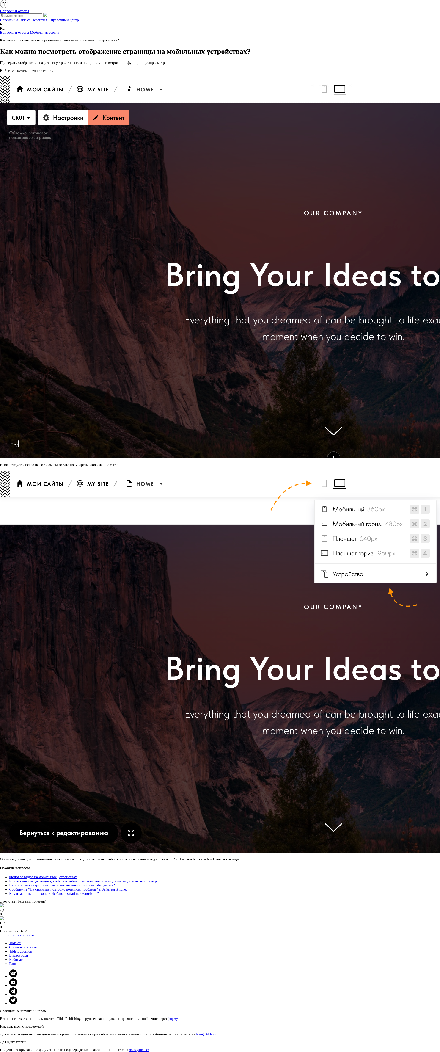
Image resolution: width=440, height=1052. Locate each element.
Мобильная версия (44, 32)
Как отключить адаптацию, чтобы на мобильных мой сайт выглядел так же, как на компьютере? (84, 881)
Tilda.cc (15, 943)
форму (173, 1019)
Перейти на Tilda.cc (15, 20)
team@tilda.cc (206, 1034)
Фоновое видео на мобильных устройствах (43, 877)
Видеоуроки (18, 955)
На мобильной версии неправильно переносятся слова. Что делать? (62, 885)
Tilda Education (20, 951)
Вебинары (17, 959)
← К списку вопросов (17, 935)
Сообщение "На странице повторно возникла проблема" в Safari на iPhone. (68, 889)
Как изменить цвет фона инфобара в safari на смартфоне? (54, 893)
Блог (12, 964)
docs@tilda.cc (139, 1050)
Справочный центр (24, 947)
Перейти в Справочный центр (55, 20)
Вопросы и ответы (14, 32)
